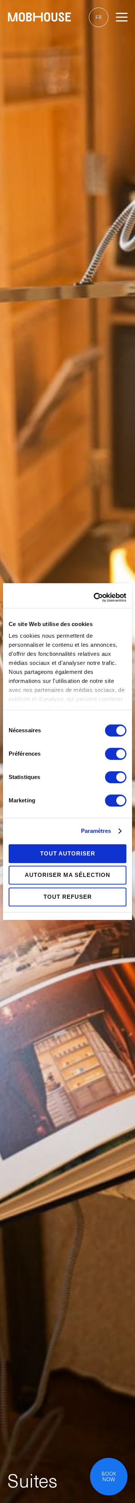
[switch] (115, 754)
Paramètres (96, 831)
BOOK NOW (109, 1477)
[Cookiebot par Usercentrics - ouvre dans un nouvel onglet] (95, 597)
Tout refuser (68, 897)
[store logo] (39, 18)
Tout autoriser (67, 853)
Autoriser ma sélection (67, 875)
